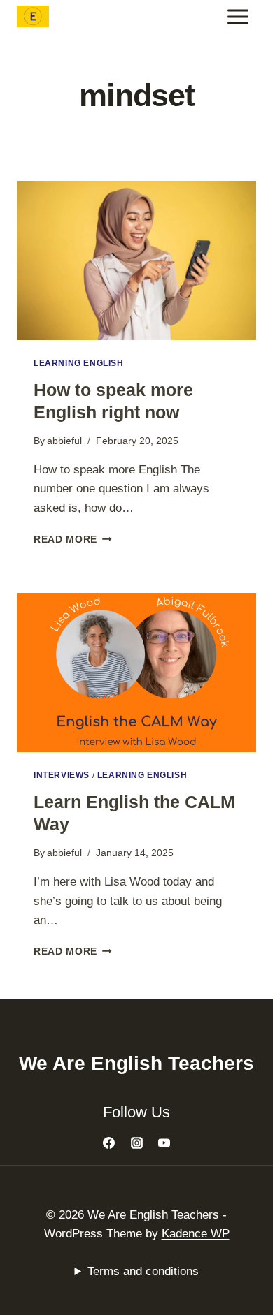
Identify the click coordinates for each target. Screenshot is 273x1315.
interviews (62, 775)
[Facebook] (109, 1143)
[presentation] (136, 260)
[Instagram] (136, 1143)
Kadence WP (196, 1233)
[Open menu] (237, 16)
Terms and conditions (143, 1271)
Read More (73, 539)
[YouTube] (164, 1143)
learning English (79, 363)
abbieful (64, 441)
